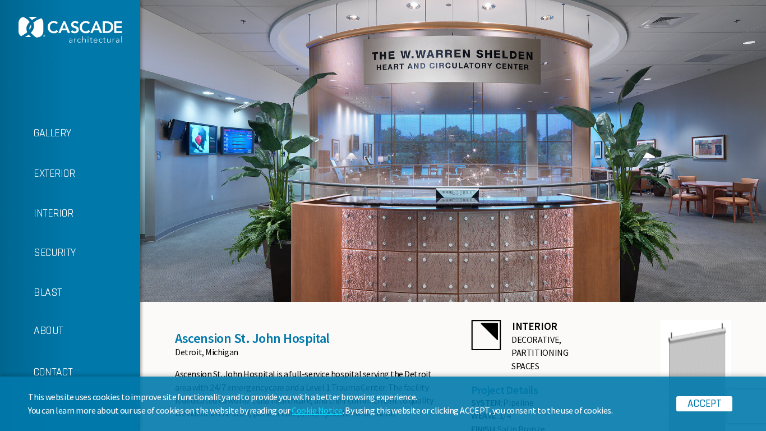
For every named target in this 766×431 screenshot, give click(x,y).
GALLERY (52, 133)
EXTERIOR (54, 173)
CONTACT (53, 372)
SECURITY (55, 252)
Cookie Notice (317, 410)
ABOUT (48, 330)
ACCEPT (704, 404)
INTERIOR (53, 213)
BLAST (48, 292)
